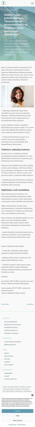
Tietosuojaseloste (21, 424)
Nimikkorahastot (10, 344)
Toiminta (7, 362)
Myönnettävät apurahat (12, 324)
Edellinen (5, 304)
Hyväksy (17, 411)
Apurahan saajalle (11, 330)
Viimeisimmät (8, 373)
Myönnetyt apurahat (11, 333)
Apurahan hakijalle (11, 327)
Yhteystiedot (8, 364)
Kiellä (17, 415)
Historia (7, 359)
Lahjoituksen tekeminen (12, 341)
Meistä (6, 353)
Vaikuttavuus (8, 356)
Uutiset (6, 376)
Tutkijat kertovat (10, 379)
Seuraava (30, 304)
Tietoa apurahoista (10, 321)
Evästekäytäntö (12, 424)
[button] (32, 395)
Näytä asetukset (17, 420)
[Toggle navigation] (32, 3)
